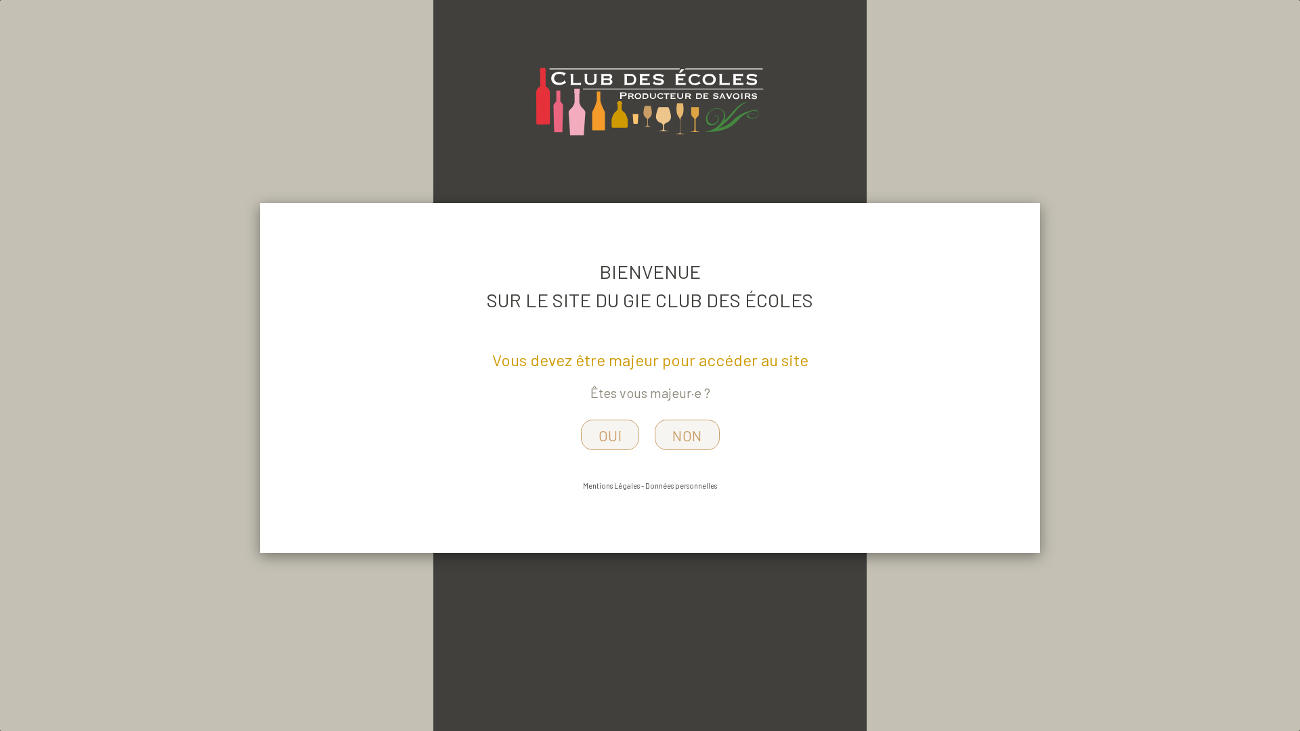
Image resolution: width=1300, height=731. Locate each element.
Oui (610, 435)
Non (687, 435)
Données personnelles (681, 485)
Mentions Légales (611, 485)
